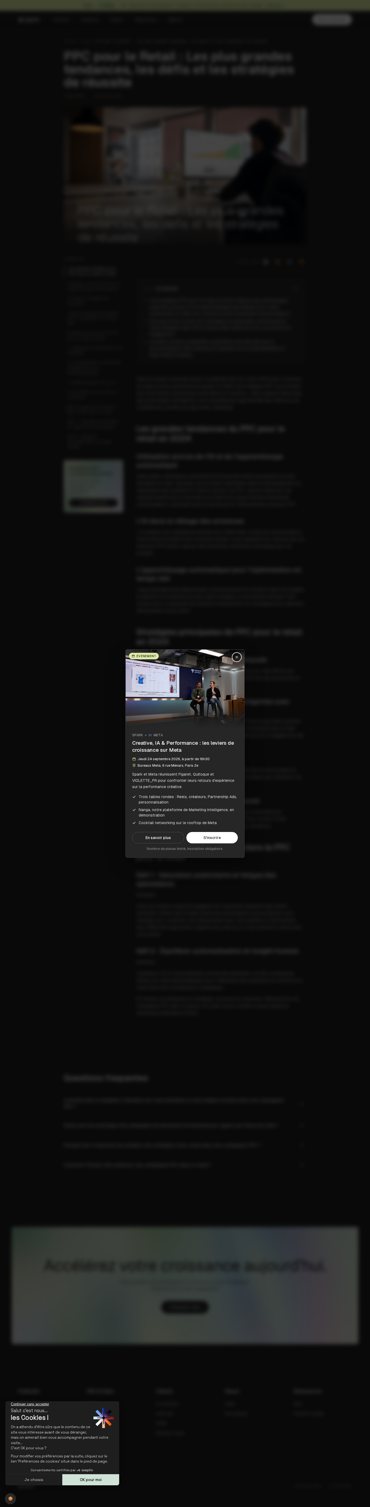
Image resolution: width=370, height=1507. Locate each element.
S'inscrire (212, 838)
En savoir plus (158, 838)
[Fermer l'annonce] (236, 657)
